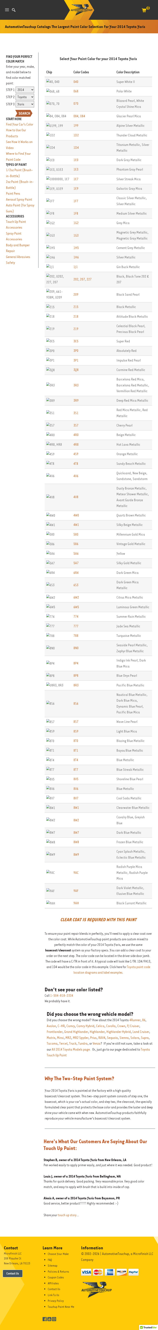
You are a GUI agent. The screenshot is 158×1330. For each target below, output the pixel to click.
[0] (144, 12)
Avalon (51, 1026)
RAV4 (101, 1038)
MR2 (68, 1038)
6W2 (76, 597)
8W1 (76, 808)
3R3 (76, 385)
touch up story (67, 1215)
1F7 (75, 201)
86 (143, 1020)
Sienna (124, 1038)
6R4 (76, 573)
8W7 (76, 833)
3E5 (75, 341)
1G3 (76, 235)
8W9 (76, 855)
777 (75, 626)
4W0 (76, 515)
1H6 (76, 257)
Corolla (111, 1026)
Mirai (60, 1038)
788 (75, 636)
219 (75, 329)
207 (82, 279)
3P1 (75, 360)
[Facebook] (45, 1318)
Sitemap (52, 1265)
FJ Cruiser (133, 1026)
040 (75, 82)
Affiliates (53, 1283)
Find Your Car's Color (19, 124)
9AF (75, 891)
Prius (93, 1038)
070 (75, 104)
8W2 (76, 820)
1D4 (76, 148)
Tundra (83, 1043)
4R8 (76, 444)
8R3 (76, 685)
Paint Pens (13, 193)
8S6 (75, 704)
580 (75, 534)
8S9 (75, 731)
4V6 (75, 476)
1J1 (75, 267)
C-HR (61, 1026)
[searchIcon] (13, 10)
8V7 (75, 798)
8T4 (75, 760)
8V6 (75, 789)
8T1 (75, 750)
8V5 (75, 779)
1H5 (76, 248)
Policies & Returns (58, 1271)
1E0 (75, 160)
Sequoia (112, 1038)
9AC (76, 873)
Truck (73, 1043)
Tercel (63, 1043)
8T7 (75, 770)
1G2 (76, 223)
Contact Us (12, 1273)
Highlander (97, 1032)
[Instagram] (54, 1318)
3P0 (75, 351)
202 (75, 279)
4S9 (75, 454)
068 (75, 91)
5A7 (76, 563)
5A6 (76, 554)
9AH (76, 903)
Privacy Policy (56, 1300)
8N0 (76, 648)
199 (75, 126)
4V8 (75, 497)
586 (75, 544)
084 (75, 116)
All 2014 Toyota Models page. (71, 1049)
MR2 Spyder (80, 1038)
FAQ (50, 1259)
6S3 (75, 585)
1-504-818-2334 (61, 996)
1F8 (75, 213)
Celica (100, 1026)
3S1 (75, 413)
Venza (97, 1043)
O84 (82, 116)
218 (75, 317)
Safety (10, 263)
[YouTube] (49, 1318)
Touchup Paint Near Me (61, 1306)
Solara (134, 1038)
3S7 (75, 425)
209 (75, 294)
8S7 (75, 722)
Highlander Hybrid (118, 1032)
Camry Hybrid (85, 1026)
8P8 (75, 676)
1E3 (75, 169)
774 (75, 616)
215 (75, 307)
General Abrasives (18, 257)
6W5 (76, 607)
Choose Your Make (58, 1254)
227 (89, 279)
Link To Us (53, 1295)
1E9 (75, 189)
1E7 (75, 179)
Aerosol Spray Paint (19, 199)
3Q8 (76, 370)
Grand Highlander (76, 1032)
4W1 (76, 525)
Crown (121, 1026)
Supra (145, 1038)
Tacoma (52, 1043)
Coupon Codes (56, 1277)
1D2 (76, 135)
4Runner (135, 1020)
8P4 (75, 663)
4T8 (75, 464)
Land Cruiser (140, 1032)
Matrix (51, 1038)
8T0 (75, 741)
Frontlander (55, 1032)
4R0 (76, 435)
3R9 (76, 400)
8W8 (76, 842)
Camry (70, 1026)
